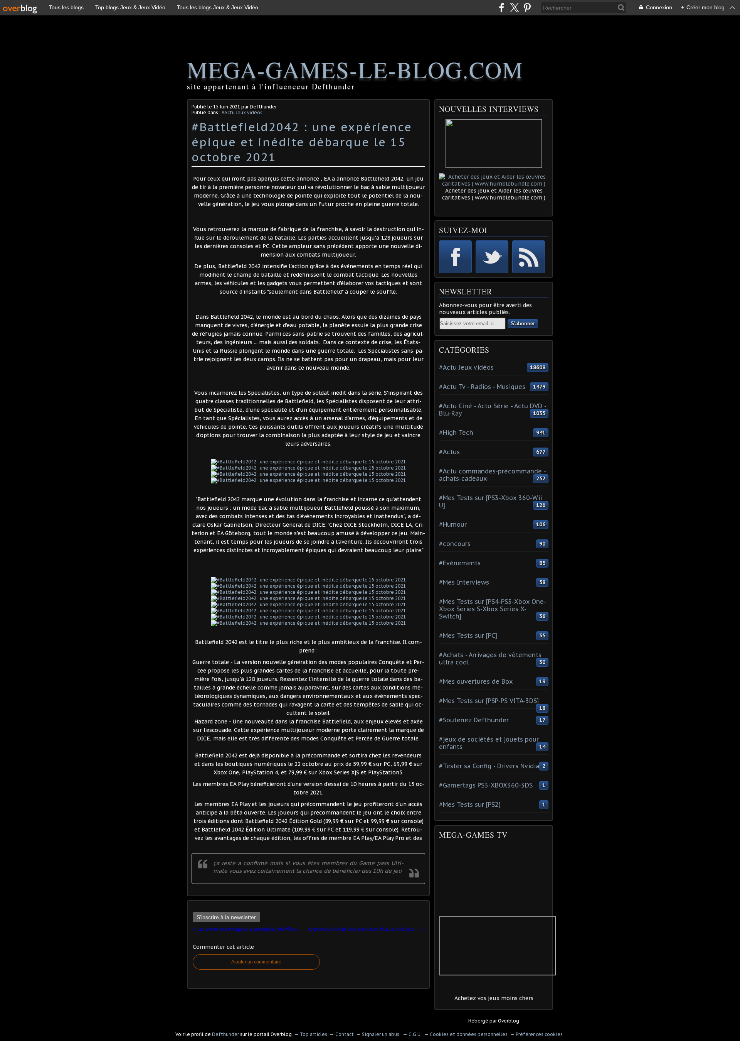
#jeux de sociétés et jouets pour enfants (489, 742)
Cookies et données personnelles (469, 1034)
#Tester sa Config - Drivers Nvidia (489, 766)
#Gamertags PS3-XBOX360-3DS (486, 785)
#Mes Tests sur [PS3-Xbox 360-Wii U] (490, 501)
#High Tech (456, 432)
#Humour (453, 524)
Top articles (313, 1034)
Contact (344, 1034)
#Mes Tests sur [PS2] (470, 804)
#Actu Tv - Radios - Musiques (482, 386)
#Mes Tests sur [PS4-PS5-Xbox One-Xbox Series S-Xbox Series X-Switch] (492, 609)
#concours (455, 544)
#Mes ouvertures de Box (476, 681)
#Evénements (460, 563)
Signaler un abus (381, 1034)
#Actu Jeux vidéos (242, 112)
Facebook (455, 257)
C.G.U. (415, 1034)
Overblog (508, 1021)
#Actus (449, 452)
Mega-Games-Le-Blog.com (355, 69)
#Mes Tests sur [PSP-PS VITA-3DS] (489, 701)
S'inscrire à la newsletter (226, 917)
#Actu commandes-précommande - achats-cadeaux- (492, 474)
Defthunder (225, 1034)
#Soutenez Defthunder (474, 720)
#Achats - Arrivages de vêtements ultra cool (490, 658)
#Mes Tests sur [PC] (468, 635)
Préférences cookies (539, 1034)
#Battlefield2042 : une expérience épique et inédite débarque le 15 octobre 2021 (302, 141)
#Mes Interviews (464, 582)
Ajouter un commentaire (256, 962)
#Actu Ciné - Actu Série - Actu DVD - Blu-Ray (492, 409)
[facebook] (501, 7)
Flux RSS (529, 257)
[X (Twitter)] (514, 7)
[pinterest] (527, 7)
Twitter (492, 257)
